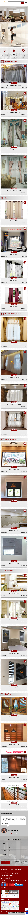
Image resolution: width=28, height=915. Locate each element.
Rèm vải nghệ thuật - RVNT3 (14, 112)
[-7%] (14, 171)
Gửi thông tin (5, 862)
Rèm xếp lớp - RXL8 (14, 563)
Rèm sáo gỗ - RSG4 (14, 805)
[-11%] (14, 239)
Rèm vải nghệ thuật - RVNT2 (14, 85)
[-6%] (14, 420)
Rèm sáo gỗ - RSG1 (14, 717)
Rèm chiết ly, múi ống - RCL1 (14, 344)
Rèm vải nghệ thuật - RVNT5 (14, 190)
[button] (27, 14)
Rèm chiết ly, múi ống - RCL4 (14, 432)
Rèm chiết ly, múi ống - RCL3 (14, 404)
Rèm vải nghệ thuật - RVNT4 (14, 149)
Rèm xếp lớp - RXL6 (14, 503)
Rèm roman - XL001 (14, 469)
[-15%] (14, 638)
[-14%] (14, 100)
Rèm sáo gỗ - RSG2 (14, 744)
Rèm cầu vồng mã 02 (14, 620)
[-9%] (14, 209)
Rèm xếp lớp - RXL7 (14, 530)
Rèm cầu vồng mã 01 (14, 593)
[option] (14, 14)
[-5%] (14, 793)
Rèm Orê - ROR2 (14, 254)
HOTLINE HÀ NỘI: (4, 912)
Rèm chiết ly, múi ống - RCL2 (14, 377)
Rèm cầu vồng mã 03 (14, 653)
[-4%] (14, 487)
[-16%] (14, 73)
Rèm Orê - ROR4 (14, 306)
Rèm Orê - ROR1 (14, 220)
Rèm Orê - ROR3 (14, 280)
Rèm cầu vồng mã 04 (14, 687)
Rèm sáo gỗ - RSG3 (14, 777)
